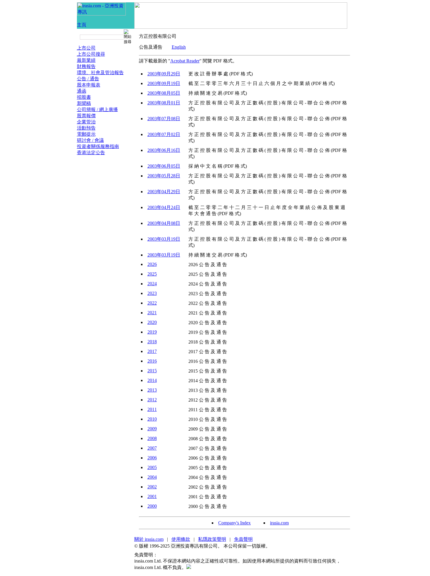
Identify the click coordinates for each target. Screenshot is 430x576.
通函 (81, 91)
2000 (152, 506)
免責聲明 (243, 539)
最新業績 (86, 60)
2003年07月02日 (163, 134)
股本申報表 (88, 84)
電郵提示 (86, 134)
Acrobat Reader (184, 60)
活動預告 (86, 127)
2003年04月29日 (163, 191)
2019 (152, 331)
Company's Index (234, 522)
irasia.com (279, 522)
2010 (152, 419)
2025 (152, 273)
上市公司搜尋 (91, 54)
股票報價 (86, 115)
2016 (152, 360)
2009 (152, 428)
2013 (152, 390)
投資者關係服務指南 (98, 146)
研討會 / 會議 (90, 140)
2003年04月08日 (163, 223)
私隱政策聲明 (212, 539)
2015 (152, 370)
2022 (152, 302)
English (179, 47)
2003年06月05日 (163, 166)
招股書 (84, 97)
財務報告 (86, 66)
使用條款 (180, 539)
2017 (152, 351)
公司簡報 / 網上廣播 (97, 109)
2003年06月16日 (163, 150)
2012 (152, 399)
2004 (152, 477)
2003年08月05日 (163, 93)
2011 (152, 409)
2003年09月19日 (163, 83)
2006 (152, 457)
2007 (152, 448)
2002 (152, 486)
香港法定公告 (91, 152)
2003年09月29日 (163, 73)
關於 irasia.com (149, 539)
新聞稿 (84, 103)
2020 (152, 322)
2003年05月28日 (163, 175)
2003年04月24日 (163, 207)
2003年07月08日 (163, 118)
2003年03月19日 (163, 239)
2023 (152, 293)
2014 (152, 380)
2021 (152, 312)
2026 (152, 264)
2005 (152, 467)
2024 (152, 283)
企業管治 (86, 121)
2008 (152, 438)
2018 (152, 341)
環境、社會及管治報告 (100, 72)
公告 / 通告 (88, 78)
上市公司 (86, 47)
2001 (152, 496)
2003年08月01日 (163, 102)
